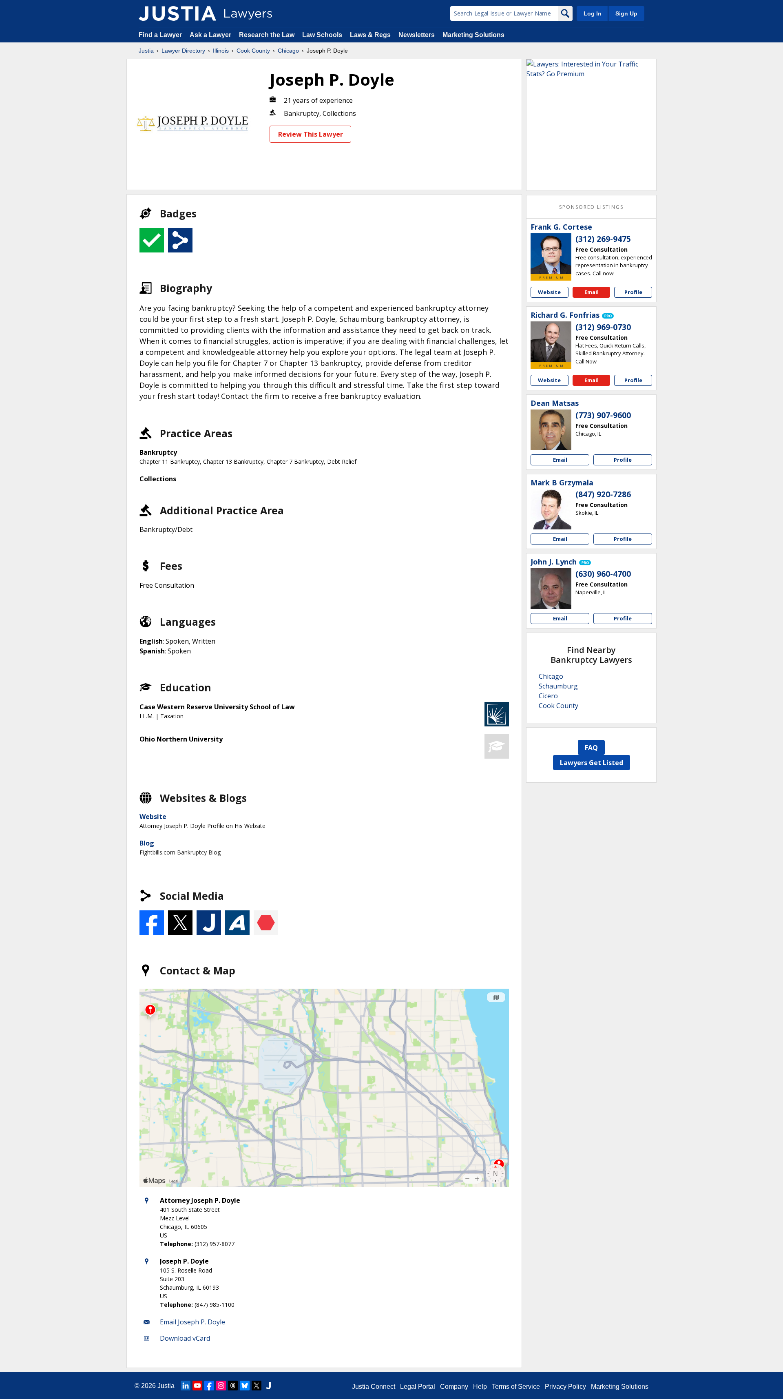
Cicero (548, 695)
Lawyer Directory (183, 50)
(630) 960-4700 (603, 574)
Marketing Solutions (473, 34)
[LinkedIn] (185, 1385)
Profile (633, 292)
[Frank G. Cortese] (551, 253)
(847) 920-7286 (603, 494)
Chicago (288, 50)
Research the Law (266, 34)
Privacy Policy (565, 1386)
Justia (146, 50)
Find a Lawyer (160, 34)
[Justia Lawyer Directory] (177, 13)
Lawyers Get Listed (591, 762)
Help (480, 1386)
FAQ (591, 747)
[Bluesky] (245, 1385)
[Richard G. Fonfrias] (551, 341)
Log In (593, 13)
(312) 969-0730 (603, 327)
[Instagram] (221, 1385)
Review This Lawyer (310, 134)
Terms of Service (516, 1386)
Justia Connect (373, 1386)
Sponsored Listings (591, 207)
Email (591, 292)
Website (152, 816)
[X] (256, 1385)
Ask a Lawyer (211, 34)
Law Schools (322, 34)
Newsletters (416, 34)
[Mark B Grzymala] (551, 509)
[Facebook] (209, 1385)
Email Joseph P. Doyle (192, 1321)
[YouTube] (197, 1385)
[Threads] (233, 1385)
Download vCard (185, 1338)
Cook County (253, 50)
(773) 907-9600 (603, 415)
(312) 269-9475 (603, 239)
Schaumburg (558, 686)
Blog (146, 843)
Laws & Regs (370, 34)
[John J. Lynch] (551, 588)
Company (454, 1386)
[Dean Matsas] (551, 430)
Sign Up (626, 13)
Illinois (221, 50)
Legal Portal (417, 1386)
